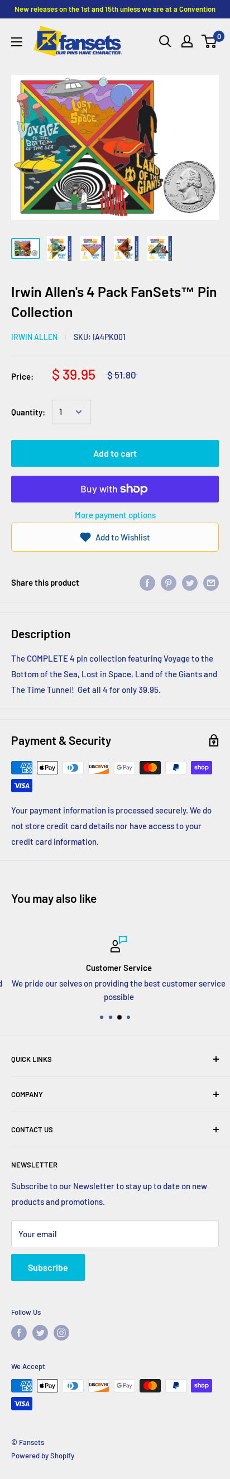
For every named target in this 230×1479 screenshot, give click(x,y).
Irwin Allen (34, 337)
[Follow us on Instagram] (61, 1333)
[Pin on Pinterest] (168, 582)
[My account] (187, 41)
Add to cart (115, 453)
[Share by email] (211, 582)
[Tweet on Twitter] (190, 582)
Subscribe (48, 1267)
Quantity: (28, 412)
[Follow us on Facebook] (19, 1333)
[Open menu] (16, 41)
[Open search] (165, 41)
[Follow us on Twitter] (40, 1333)
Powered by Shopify (42, 1455)
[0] (210, 41)
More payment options (115, 515)
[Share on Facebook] (147, 582)
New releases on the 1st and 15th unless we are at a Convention (115, 8)
